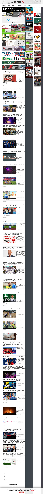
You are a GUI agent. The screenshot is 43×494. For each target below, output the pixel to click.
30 (4, 475)
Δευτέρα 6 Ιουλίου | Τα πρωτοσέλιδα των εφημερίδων (13, 331)
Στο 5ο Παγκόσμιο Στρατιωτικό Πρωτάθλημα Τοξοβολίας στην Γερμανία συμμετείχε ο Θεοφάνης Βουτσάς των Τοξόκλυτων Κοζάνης (13, 221)
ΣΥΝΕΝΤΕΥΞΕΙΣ (13, 5)
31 (4, 476)
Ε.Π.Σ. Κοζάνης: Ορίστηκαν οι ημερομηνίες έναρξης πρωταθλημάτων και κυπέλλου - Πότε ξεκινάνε (13, 176)
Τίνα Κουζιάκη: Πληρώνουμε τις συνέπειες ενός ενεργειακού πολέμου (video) (12, 430)
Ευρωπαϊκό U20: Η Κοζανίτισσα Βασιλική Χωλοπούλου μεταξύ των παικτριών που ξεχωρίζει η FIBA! (13, 391)
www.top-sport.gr (16, 486)
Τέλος (5, 480)
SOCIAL (25, 5)
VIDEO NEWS (8, 5)
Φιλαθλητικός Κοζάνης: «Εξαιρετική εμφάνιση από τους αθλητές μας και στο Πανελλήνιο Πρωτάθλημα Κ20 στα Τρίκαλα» (13, 102)
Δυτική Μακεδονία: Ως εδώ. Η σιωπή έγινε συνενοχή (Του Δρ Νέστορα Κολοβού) (13, 248)
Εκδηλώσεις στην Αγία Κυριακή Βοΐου (10, 139)
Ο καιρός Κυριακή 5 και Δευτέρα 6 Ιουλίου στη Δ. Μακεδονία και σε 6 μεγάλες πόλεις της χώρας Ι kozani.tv (14, 380)
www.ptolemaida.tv (11, 486)
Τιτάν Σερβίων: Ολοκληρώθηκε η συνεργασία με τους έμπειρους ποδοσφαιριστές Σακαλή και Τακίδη (13, 319)
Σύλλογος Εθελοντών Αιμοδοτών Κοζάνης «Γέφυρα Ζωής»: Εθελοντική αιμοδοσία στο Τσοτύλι (13, 234)
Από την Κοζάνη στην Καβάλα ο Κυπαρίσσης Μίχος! (13, 356)
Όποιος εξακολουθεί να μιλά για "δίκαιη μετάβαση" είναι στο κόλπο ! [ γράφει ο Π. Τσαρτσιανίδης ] (37, 9)
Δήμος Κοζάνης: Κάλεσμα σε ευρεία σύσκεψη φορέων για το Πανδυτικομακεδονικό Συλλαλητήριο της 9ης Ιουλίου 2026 (13, 72)
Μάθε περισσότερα (31, 490)
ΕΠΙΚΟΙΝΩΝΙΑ (29, 5)
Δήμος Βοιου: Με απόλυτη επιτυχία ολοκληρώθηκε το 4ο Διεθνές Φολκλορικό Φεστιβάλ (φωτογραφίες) (14, 126)
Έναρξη (5, 466)
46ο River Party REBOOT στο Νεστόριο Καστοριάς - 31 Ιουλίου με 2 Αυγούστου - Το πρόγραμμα (13, 165)
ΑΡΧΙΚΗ (3, 5)
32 (4, 477)
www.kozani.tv (22, 432)
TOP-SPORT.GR (20, 5)
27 (4, 472)
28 (4, 473)
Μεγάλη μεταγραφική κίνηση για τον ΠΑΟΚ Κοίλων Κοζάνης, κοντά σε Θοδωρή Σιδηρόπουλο (13, 280)
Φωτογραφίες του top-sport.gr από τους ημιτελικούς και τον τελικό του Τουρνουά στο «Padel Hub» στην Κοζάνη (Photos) (13, 89)
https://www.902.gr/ (20, 347)
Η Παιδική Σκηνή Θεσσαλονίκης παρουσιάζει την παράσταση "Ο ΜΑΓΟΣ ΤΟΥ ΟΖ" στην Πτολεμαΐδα (12, 115)
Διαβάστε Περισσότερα (7, 83)
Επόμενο (5, 479)
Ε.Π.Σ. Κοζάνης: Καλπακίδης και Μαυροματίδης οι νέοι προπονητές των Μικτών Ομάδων (13, 189)
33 (4, 478)
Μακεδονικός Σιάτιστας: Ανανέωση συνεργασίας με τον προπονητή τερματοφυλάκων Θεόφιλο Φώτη (13, 292)
